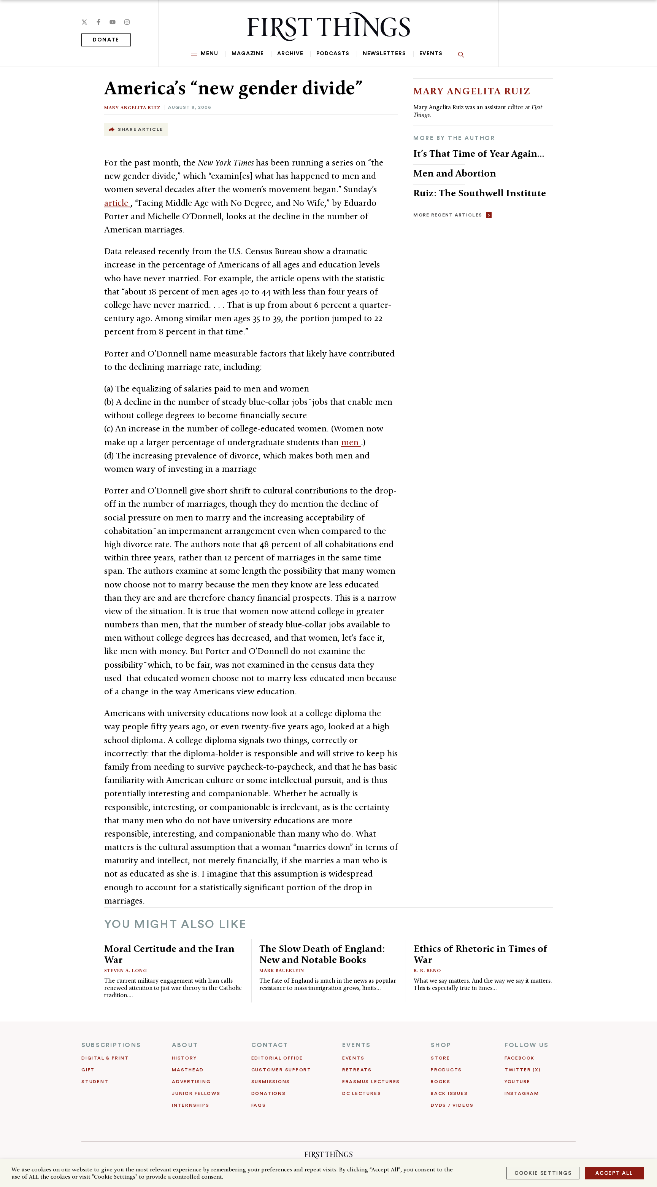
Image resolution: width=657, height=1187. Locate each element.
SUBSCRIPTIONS (111, 1045)
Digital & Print (105, 1058)
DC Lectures (361, 1093)
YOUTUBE (517, 1081)
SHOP (441, 1045)
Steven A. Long (125, 970)
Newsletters (384, 53)
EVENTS (356, 1045)
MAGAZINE (248, 53)
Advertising (191, 1081)
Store (440, 1058)
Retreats (357, 1070)
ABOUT (185, 1045)
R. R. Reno (427, 970)
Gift (88, 1070)
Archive (290, 53)
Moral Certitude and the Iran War (169, 954)
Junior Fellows (196, 1093)
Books (441, 1081)
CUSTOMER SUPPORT (281, 1070)
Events (431, 53)
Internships (190, 1105)
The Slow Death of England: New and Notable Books (322, 954)
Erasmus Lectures (371, 1081)
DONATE (106, 40)
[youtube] (113, 22)
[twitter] (84, 22)
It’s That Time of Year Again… (478, 153)
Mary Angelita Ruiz (132, 107)
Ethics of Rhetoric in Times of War (481, 954)
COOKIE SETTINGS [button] (542, 1173)
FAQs (258, 1105)
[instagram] (127, 22)
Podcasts (332, 53)
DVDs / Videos (452, 1105)
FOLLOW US (527, 1045)
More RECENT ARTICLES (447, 215)
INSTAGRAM (522, 1093)
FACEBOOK (520, 1058)
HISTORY (184, 1058)
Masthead (188, 1070)
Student (94, 1081)
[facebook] (98, 22)
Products (446, 1070)
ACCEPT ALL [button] (614, 1173)
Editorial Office (277, 1058)
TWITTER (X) (523, 1070)
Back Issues (449, 1093)
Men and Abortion (454, 173)
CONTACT (270, 1045)
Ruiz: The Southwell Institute (479, 193)
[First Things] (328, 26)
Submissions (270, 1081)
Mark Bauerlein (281, 970)
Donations (268, 1093)
